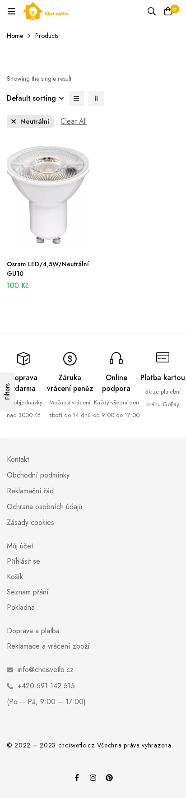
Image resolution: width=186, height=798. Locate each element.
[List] (76, 98)
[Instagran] (93, 777)
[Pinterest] (109, 777)
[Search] (152, 11)
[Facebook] (76, 777)
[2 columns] (96, 98)
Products (46, 35)
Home (15, 35)
